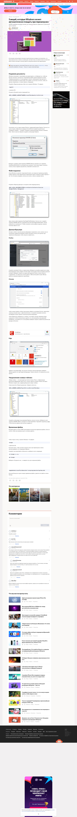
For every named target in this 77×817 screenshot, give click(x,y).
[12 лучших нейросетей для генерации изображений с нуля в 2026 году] (29, 634)
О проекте (14, 729)
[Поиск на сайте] (67, 1)
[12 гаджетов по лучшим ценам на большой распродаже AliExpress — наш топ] (29, 685)
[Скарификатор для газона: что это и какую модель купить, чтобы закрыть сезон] (29, 694)
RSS (44, 731)
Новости (30, 601)
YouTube (35, 731)
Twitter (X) (24, 731)
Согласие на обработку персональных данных (48, 735)
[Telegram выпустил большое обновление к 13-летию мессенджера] (29, 625)
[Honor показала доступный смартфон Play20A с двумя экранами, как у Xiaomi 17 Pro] (29, 642)
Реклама (10, 500)
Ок (38, 814)
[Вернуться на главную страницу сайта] (8, 1)
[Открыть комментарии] (24, 601)
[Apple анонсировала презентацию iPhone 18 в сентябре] (29, 599)
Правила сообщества (33, 735)
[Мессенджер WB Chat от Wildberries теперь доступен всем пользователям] (29, 608)
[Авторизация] (72, 1)
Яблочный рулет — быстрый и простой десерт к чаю (61, 77)
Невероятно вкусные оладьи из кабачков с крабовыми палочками (60, 60)
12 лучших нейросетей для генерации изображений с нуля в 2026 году (61, 87)
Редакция (30, 729)
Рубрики (20, 729)
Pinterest (30, 731)
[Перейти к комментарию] (61, 58)
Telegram (13, 731)
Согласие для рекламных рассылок (13, 737)
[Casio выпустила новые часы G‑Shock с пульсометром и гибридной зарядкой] (29, 668)
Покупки (30, 653)
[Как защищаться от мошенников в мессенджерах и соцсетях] (29, 711)
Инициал (40, 731)
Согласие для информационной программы (31, 737)
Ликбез (30, 635)
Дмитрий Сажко (15, 27)
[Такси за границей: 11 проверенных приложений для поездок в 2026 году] (29, 702)
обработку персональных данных (38, 811)
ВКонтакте (18, 731)
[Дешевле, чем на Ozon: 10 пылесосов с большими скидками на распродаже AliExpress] (29, 719)
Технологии (35, 601)
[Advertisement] (29, 179)
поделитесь (41, 65)
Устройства (36, 618)
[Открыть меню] (49, 531)
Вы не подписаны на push (51, 731)
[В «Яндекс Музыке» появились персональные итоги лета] (29, 659)
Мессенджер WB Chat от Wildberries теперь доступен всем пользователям (61, 69)
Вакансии (35, 729)
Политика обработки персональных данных (34, 733)
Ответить (17, 536)
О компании (40, 729)
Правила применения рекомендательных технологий (17, 735)
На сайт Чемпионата (38, 804)
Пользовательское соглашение (17, 733)
